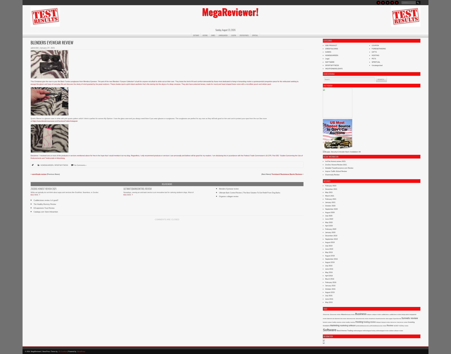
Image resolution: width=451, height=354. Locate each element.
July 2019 (328, 246)
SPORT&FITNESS (244, 35)
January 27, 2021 (47, 48)
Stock (339, 330)
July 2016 (328, 266)
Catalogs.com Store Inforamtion (46, 212)
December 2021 (331, 189)
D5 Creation (62, 351)
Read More (34, 195)
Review (390, 325)
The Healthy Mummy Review (45, 204)
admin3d (34, 48)
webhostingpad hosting (368, 330)
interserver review (402, 322)
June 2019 (329, 249)
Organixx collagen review (228, 196)
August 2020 (330, 212)
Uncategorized (377, 65)
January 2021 (330, 202)
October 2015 (330, 289)
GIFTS (374, 52)
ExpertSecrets (397, 318)
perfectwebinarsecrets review (377, 325)
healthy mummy (350, 322)
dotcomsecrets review (362, 318)
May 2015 (329, 302)
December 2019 (331, 236)
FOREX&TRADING (379, 49)
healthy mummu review (338, 322)
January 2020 (330, 232)
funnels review (410, 318)
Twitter (67, 121)
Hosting (359, 322)
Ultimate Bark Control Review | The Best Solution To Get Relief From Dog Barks (249, 193)
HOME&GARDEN (223, 35)
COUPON (233, 35)
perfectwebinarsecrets (362, 325)
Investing (411, 322)
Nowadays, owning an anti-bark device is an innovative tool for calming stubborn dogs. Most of (158, 192)
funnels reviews (327, 322)
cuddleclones (385, 314)
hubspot (378, 322)
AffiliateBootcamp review (348, 314)
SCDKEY (396, 325)
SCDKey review (403, 325)
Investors (326, 326)
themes (344, 330)
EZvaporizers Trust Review (44, 208)
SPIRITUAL (255, 35)
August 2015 (330, 292)
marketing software (348, 325)
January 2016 (330, 286)
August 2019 (330, 242)
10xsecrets (326, 314)
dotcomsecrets (351, 318)
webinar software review (396, 330)
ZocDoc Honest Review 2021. (336, 165)
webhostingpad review (382, 330)
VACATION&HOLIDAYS (333, 69)
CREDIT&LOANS (331, 49)
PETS (374, 59)
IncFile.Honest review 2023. (335, 161)
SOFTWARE (196, 35)
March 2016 (329, 279)
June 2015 (329, 299)
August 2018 (330, 256)
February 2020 (330, 229)
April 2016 (329, 276)
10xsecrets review (335, 314)
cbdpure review (376, 314)
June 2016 (329, 269)
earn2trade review (39, 174)
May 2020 (329, 222)
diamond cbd (330, 318)
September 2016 (331, 259)
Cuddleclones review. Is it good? (46, 200)
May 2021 (329, 192)
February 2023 (330, 186)
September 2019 (331, 239)
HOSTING (205, 35)
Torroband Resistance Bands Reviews (287, 174)
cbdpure (369, 314)
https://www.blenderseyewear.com (45, 121)
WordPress (81, 351)
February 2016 (330, 282)
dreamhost (372, 318)
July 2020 (328, 216)
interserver (393, 322)
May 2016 (329, 272)
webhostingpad (357, 330)
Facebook (61, 121)
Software (329, 330)
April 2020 (329, 226)
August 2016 (330, 262)
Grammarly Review (332, 175)
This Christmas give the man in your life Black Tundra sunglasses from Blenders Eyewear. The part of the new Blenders (75, 81)
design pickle (405, 314)
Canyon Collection (127, 81)
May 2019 (329, 252)
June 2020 (329, 219)
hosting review (370, 322)
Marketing (334, 325)
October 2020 (330, 206)
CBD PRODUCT (331, 45)
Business (360, 314)
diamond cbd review (340, 318)
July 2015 (328, 296)
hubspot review (385, 322)
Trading (350, 330)
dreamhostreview (380, 318)
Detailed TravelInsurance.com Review (339, 168)
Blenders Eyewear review (229, 189)
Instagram (74, 121)
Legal (327, 59)
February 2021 (330, 199)
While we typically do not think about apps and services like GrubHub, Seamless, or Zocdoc (64, 192)
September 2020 (331, 209)
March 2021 (329, 196)
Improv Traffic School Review (336, 171)
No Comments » (80, 165)
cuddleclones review (395, 314)
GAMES (213, 35)
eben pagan (389, 318)
